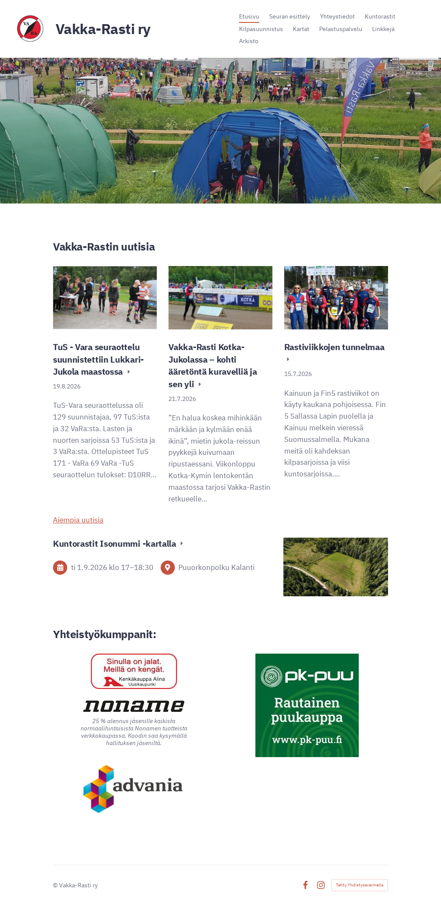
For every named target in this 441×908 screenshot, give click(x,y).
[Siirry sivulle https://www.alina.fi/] (134, 671)
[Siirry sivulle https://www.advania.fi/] (133, 790)
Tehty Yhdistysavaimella (359, 885)
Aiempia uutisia (78, 520)
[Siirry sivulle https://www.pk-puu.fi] (307, 705)
